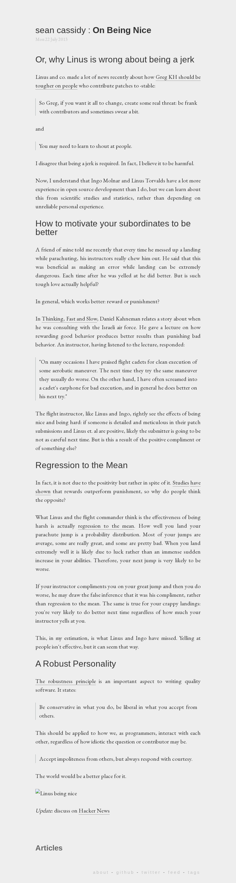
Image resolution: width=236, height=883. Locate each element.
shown (43, 491)
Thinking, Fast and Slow (69, 318)
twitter (151, 872)
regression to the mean (106, 525)
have (195, 482)
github (125, 872)
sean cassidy (61, 30)
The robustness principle (65, 681)
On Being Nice (122, 30)
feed (174, 872)
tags (194, 872)
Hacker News (94, 810)
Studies (181, 482)
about (101, 872)
